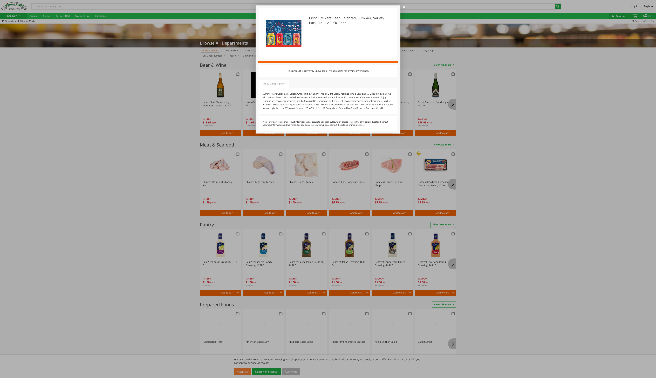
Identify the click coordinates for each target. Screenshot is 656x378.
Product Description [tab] (274, 83)
